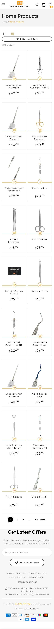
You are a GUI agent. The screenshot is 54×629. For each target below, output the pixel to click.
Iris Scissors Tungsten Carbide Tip (40, 138)
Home (5, 21)
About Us (19, 573)
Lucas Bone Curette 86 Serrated (40, 344)
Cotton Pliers (39, 291)
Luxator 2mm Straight (14, 395)
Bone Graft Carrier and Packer (40, 447)
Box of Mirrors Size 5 (14, 292)
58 (36, 519)
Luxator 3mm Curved (14, 138)
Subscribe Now (29, 562)
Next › (43, 519)
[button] (37, 4)
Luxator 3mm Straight (14, 86)
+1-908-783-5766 (41, 594)
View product (40, 130)
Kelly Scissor (14, 497)
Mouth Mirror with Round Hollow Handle (14, 447)
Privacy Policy (36, 578)
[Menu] (3, 4)
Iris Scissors (40, 239)
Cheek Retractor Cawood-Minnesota (14, 241)
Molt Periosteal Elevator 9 (14, 189)
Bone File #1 (40, 497)
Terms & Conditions (27, 582)
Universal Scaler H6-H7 (14, 343)
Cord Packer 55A (39, 395)
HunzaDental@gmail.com (19, 594)
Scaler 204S (39, 188)
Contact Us (33, 573)
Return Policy (18, 578)
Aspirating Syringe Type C (39, 86)
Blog (44, 573)
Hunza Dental (23, 604)
